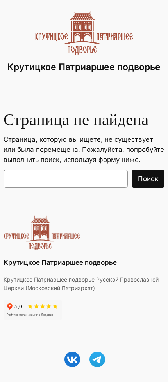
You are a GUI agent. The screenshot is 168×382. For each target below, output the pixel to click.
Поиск (148, 179)
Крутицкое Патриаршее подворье (84, 67)
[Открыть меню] (84, 84)
